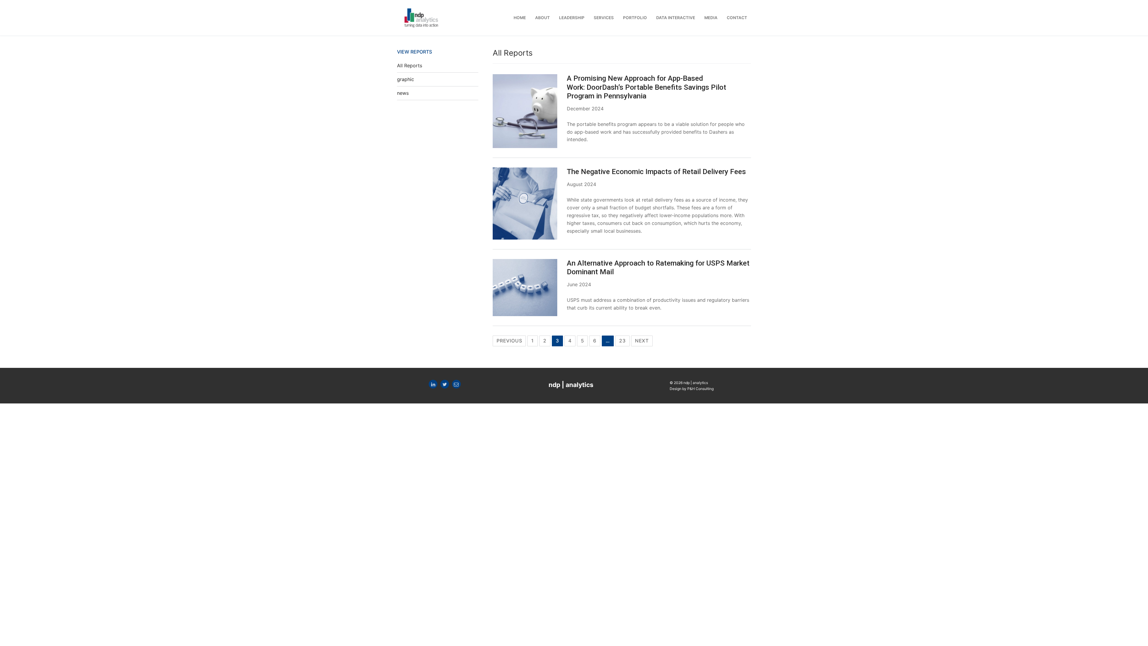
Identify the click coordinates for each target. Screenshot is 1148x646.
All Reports (409, 65)
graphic (405, 79)
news (403, 93)
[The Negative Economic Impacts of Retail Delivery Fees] (525, 203)
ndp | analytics (571, 384)
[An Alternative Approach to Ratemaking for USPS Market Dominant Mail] (525, 287)
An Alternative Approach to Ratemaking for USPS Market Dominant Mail (658, 267)
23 (622, 341)
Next (642, 341)
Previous (509, 341)
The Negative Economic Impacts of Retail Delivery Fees (656, 171)
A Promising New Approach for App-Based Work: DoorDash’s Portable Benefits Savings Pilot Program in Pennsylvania (646, 87)
